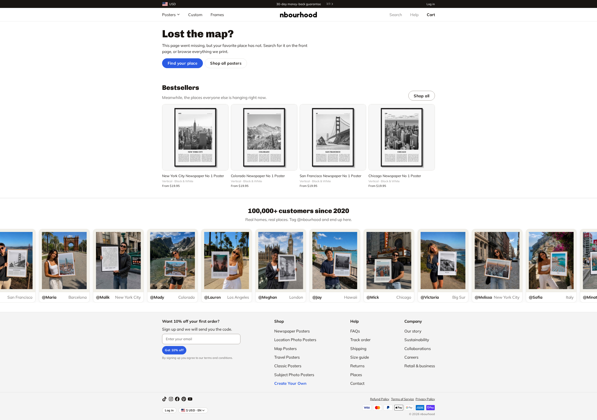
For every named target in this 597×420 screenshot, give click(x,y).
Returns (357, 365)
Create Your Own (290, 383)
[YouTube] (190, 399)
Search (395, 14)
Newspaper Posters (292, 331)
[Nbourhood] (298, 14)
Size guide (359, 357)
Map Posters (285, 348)
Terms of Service (402, 399)
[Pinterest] (183, 399)
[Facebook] (177, 399)
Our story (412, 331)
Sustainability (416, 339)
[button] (195, 164)
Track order (360, 339)
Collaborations (417, 348)
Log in (431, 4)
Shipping (358, 348)
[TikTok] (164, 399)
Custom (195, 14)
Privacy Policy (425, 399)
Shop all (421, 95)
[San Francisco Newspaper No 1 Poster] (333, 137)
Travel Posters (287, 357)
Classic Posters (287, 365)
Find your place (183, 63)
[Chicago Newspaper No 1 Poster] (401, 137)
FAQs (355, 331)
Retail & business (419, 365)
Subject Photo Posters (294, 374)
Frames (217, 14)
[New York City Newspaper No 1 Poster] (195, 137)
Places (356, 374)
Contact (357, 383)
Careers (411, 357)
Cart (431, 14)
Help (414, 14)
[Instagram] (171, 399)
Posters (169, 14)
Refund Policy (379, 399)
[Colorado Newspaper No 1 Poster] (264, 137)
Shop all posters (225, 63)
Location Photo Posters (295, 339)
